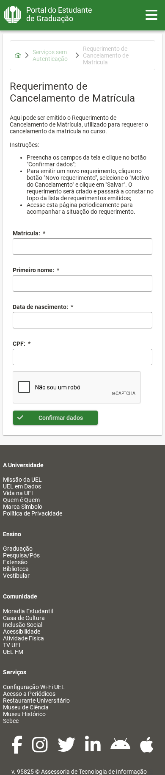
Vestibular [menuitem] (16, 575)
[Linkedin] (93, 749)
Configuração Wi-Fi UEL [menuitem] (34, 687)
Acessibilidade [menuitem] (21, 631)
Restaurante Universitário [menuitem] (36, 700)
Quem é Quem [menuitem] (21, 499)
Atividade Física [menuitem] (23, 638)
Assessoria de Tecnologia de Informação (94, 771)
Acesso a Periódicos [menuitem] (29, 693)
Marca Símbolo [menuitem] (22, 506)
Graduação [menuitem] (18, 548)
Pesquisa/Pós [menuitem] (21, 555)
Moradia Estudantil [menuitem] (28, 611)
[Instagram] (40, 749)
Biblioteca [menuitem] (16, 568)
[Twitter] (67, 749)
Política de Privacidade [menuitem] (32, 513)
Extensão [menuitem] (15, 562)
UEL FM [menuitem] (13, 651)
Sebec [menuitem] (11, 720)
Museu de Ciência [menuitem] (26, 707)
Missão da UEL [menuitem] (22, 479)
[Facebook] (17, 749)
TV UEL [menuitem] (12, 645)
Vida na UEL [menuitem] (19, 493)
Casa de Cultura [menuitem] (24, 618)
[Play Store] (121, 749)
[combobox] (82, 320)
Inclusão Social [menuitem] (22, 624)
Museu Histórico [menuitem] (24, 714)
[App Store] (147, 749)
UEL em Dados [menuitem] (22, 486)
